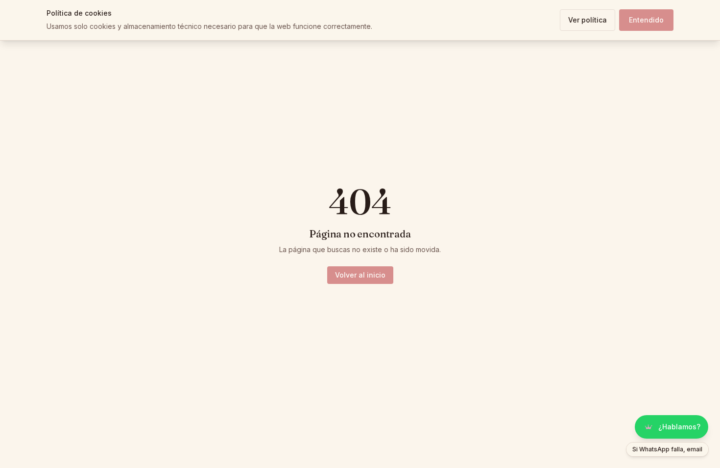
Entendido (646, 20)
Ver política (587, 20)
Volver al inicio (360, 275)
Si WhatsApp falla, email (667, 449)
